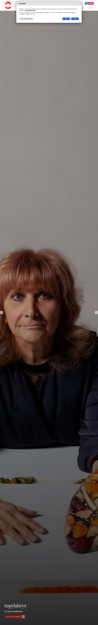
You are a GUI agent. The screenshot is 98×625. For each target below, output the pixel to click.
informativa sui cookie (30, 10)
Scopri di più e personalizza (26, 18)
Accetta (75, 18)
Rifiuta (66, 18)
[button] (1, 312)
